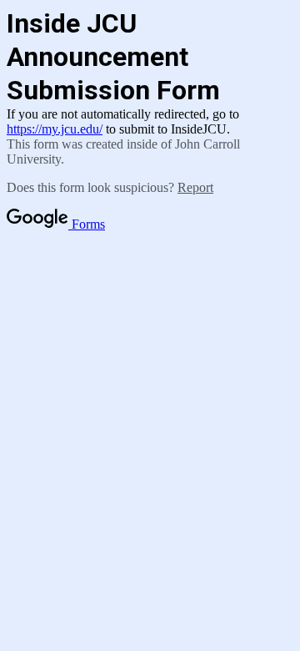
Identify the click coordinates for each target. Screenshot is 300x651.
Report (195, 187)
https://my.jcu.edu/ (54, 129)
